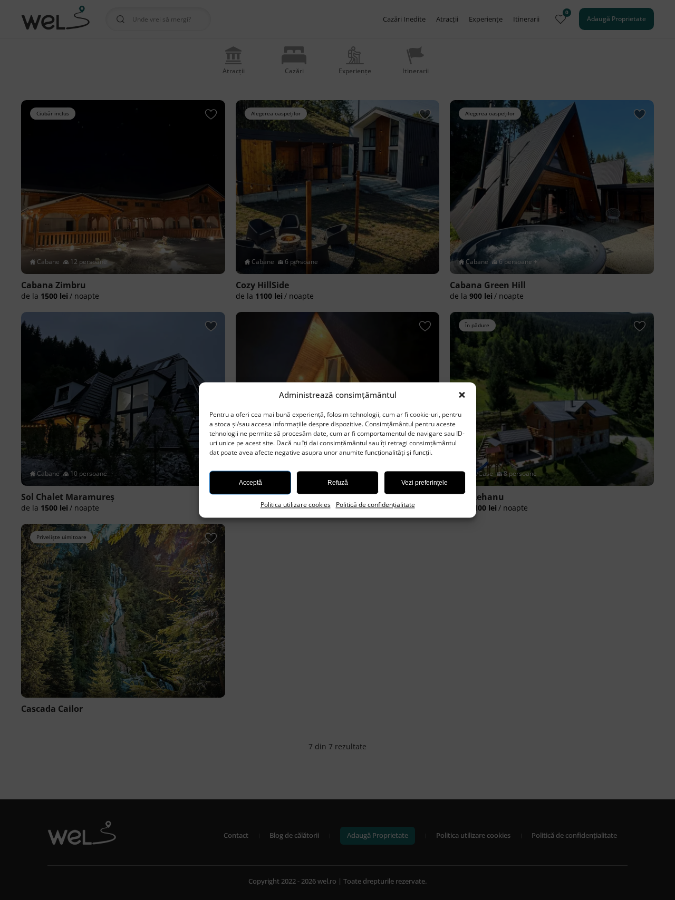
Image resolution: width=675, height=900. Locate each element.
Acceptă (250, 482)
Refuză (337, 482)
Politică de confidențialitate (375, 504)
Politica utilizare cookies (296, 504)
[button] (463, 395)
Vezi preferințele (424, 482)
